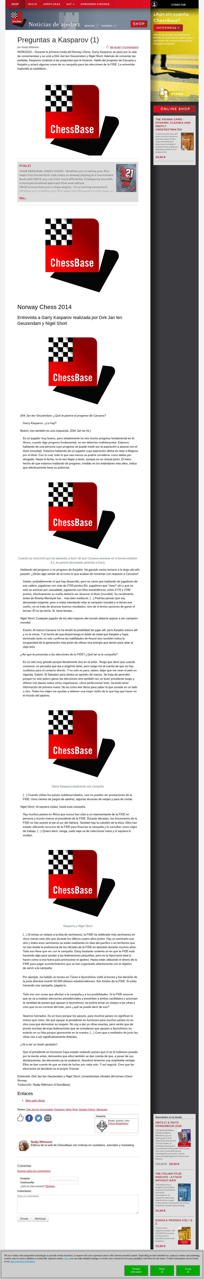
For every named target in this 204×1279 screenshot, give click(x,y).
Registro (50, 1186)
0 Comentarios (130, 47)
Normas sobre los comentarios (33, 1171)
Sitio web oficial (35, 1100)
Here (67, 1258)
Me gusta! (115, 47)
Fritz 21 (25, 166)
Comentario (24, 1191)
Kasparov (59, 1109)
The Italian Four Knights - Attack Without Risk (168, 1177)
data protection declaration (22, 1261)
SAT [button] (69, 4)
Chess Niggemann (118, 1123)
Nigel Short (72, 1109)
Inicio (32, 4)
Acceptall (188, 1270)
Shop (15, 4)
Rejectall (162, 1270)
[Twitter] (38, 1118)
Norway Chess (87, 1109)
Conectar (178, 4)
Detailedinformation (136, 1270)
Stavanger (101, 1109)
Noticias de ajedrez (54, 24)
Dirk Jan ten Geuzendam (39, 1109)
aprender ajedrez (95, 4)
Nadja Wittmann (41, 1141)
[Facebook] (29, 1118)
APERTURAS (51, 4)
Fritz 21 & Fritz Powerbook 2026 (168, 1124)
